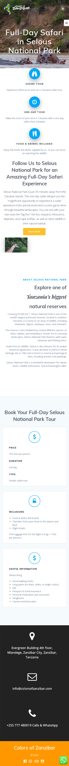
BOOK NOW (34, 231)
